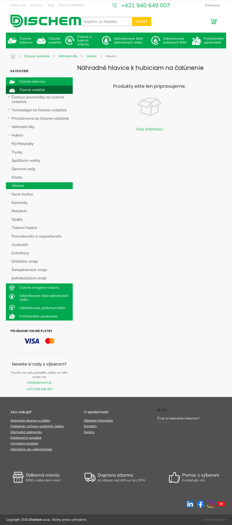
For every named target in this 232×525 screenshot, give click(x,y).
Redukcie (19, 211)
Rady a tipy (18, 5)
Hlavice (18, 185)
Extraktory (20, 253)
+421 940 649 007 (39, 389)
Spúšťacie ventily (26, 160)
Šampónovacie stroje (29, 269)
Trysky (17, 152)
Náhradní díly (23, 126)
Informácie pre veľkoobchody (31, 449)
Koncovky (20, 202)
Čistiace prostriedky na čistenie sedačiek (38, 99)
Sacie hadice (22, 194)
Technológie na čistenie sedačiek (39, 110)
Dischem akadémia (71, 5)
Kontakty (37, 5)
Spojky (17, 219)
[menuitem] (20, 40)
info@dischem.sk (39, 382)
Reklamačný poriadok (25, 438)
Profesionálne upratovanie (38, 316)
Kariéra (89, 432)
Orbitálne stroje (25, 261)
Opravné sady (24, 168)
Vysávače (20, 244)
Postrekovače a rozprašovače (37, 236)
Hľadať (141, 21)
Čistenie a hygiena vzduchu (39, 287)
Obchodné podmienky (26, 432)
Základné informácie (98, 420)
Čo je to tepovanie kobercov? (178, 418)
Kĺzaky (17, 177)
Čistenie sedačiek (32, 90)
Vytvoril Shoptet (214, 520)
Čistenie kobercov (32, 81)
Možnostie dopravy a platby (30, 420)
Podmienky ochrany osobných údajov (37, 426)
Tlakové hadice (24, 227)
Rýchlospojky (23, 143)
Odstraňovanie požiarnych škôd (42, 308)
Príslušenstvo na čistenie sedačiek (40, 118)
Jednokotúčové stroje (29, 278)
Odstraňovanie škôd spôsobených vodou (43, 298)
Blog (51, 5)
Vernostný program (24, 443)
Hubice (17, 135)
